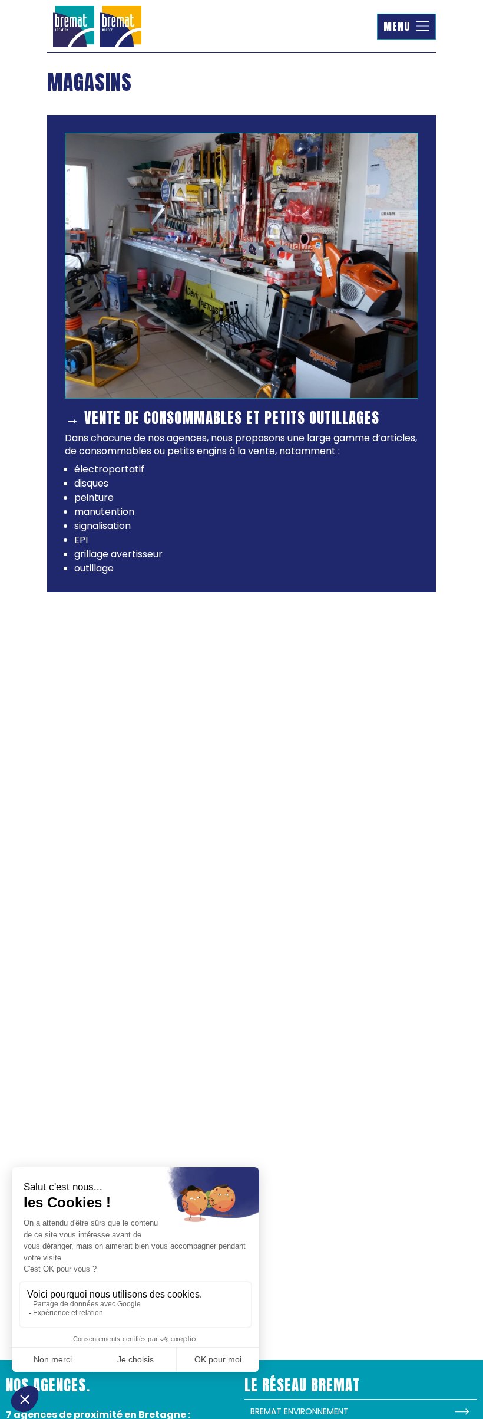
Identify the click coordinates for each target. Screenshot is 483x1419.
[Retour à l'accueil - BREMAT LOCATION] (97, 26)
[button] (406, 27)
